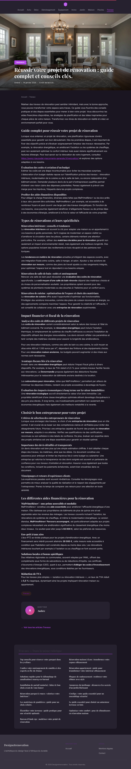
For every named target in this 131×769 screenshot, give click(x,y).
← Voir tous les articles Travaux (36, 627)
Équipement (63, 10)
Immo (74, 10)
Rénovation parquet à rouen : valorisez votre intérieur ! (40, 695)
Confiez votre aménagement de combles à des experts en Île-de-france (40, 669)
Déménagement (48, 10)
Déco (36, 10)
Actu (29, 10)
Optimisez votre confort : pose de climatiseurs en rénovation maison (89, 712)
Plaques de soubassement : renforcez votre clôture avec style (88, 678)
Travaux (110, 10)
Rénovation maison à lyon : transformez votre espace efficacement (89, 660)
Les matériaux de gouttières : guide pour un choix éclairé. (39, 703)
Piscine (100, 10)
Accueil (21, 10)
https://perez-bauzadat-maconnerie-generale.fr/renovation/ (50, 158)
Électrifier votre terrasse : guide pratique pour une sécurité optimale (41, 712)
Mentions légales (106, 748)
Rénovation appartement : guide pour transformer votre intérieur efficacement (87, 669)
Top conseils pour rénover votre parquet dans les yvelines (40, 660)
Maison (91, 10)
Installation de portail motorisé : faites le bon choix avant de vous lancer (40, 686)
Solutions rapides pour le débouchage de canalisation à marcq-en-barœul (38, 678)
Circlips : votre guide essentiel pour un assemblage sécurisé (86, 695)
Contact (102, 753)
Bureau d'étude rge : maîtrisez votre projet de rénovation (40, 720)
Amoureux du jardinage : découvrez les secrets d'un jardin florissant (90, 686)
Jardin (82, 10)
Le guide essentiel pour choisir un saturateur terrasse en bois (89, 703)
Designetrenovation (16, 745)
